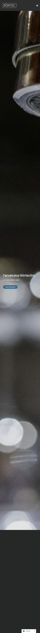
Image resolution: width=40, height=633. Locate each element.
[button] (37, 5)
